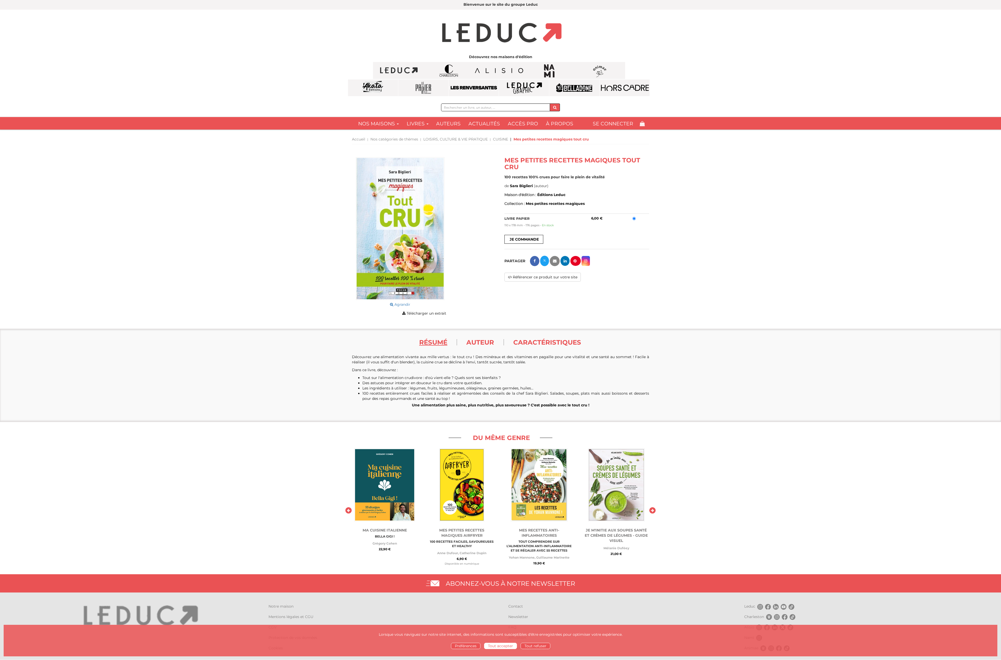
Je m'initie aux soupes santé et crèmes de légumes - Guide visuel (616, 535)
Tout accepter (500, 646)
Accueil (358, 139)
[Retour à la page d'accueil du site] (500, 33)
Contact (515, 606)
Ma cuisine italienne (385, 530)
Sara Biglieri (521, 186)
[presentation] (348, 510)
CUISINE (500, 139)
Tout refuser (535, 646)
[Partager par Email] (555, 261)
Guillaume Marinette (553, 557)
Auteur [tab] (480, 342)
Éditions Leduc (551, 194)
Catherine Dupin (473, 553)
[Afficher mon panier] (642, 123)
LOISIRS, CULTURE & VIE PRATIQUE (455, 139)
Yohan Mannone (522, 557)
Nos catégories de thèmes (394, 139)
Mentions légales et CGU (290, 616)
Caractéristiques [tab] (547, 342)
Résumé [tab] (433, 342)
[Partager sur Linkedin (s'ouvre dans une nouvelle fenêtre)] (565, 261)
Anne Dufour (447, 553)
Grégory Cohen (385, 543)
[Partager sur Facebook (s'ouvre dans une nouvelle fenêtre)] (534, 261)
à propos (559, 124)
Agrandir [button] (401, 304)
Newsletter (518, 616)
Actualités (484, 124)
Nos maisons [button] (377, 124)
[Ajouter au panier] (523, 239)
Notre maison (281, 606)
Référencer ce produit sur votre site (544, 277)
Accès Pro (523, 124)
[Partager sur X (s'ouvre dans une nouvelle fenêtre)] (544, 261)
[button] (400, 228)
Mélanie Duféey (616, 548)
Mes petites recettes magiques (555, 203)
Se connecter (613, 124)
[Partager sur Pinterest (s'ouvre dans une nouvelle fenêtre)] (575, 261)
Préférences (466, 646)
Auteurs (448, 124)
